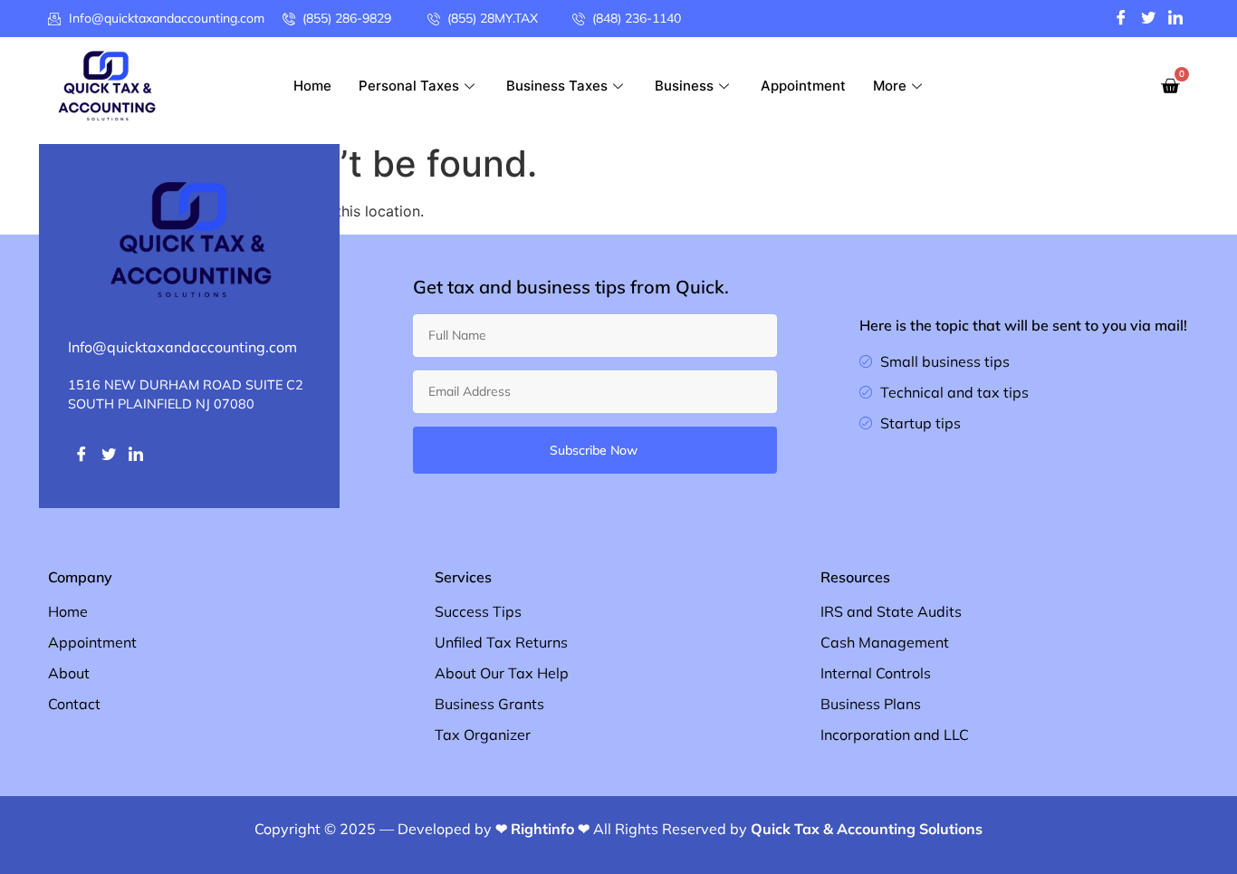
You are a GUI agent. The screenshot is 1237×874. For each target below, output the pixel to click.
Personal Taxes (409, 85)
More (889, 85)
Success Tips (478, 611)
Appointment (803, 85)
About (69, 673)
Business (684, 85)
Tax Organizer (483, 734)
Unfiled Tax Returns (501, 642)
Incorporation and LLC (894, 734)
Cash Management (884, 642)
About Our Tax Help (502, 673)
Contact (74, 704)
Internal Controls (875, 673)
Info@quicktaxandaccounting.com (182, 347)
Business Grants (489, 704)
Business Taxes (557, 85)
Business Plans (870, 704)
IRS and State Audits (891, 611)
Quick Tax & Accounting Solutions (867, 829)
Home (312, 85)
